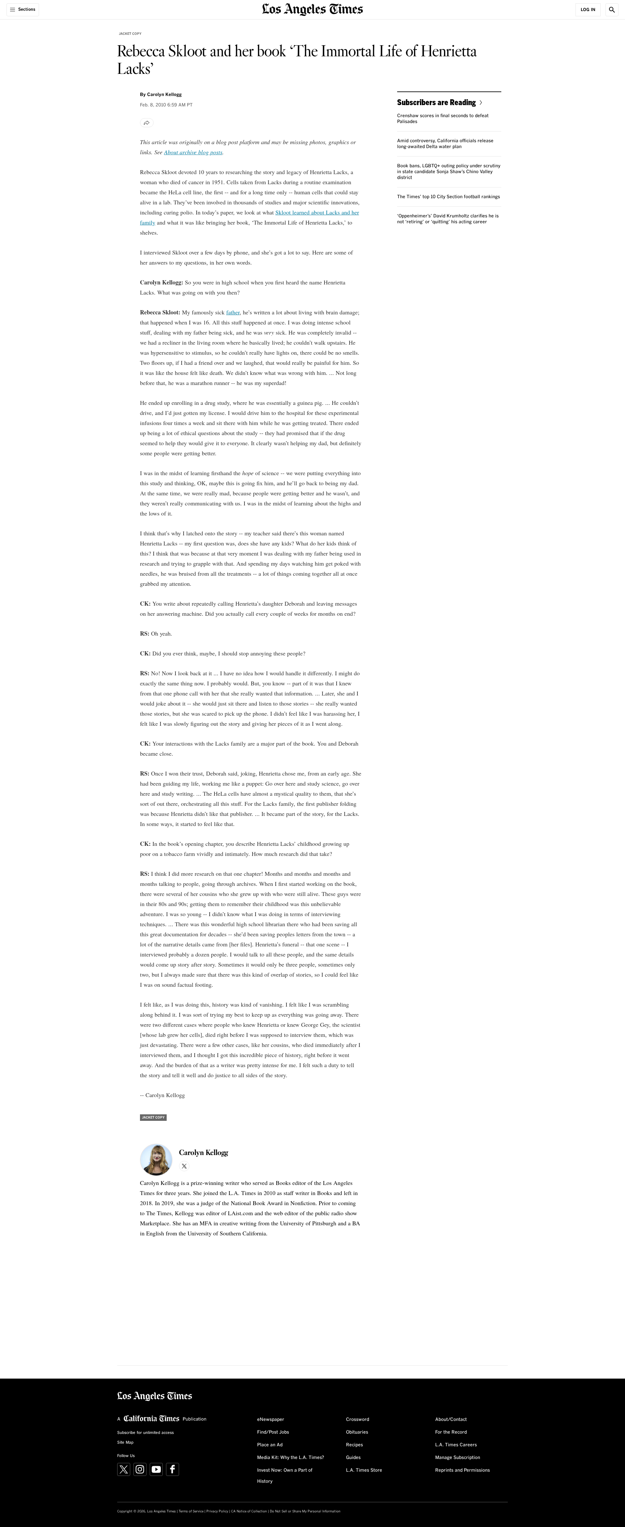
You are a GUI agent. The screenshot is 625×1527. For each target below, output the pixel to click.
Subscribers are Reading (436, 102)
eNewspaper (270, 1419)
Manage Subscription (457, 1457)
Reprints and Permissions (462, 1470)
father (233, 312)
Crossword (357, 1419)
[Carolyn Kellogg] (156, 1160)
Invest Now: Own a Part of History (284, 1476)
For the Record (451, 1432)
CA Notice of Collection (249, 1511)
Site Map (125, 1443)
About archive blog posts (193, 152)
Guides (353, 1457)
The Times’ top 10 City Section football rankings (448, 197)
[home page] (312, 9)
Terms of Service (191, 1511)
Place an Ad (270, 1445)
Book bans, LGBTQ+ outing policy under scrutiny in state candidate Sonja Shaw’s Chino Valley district (448, 172)
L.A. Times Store (364, 1470)
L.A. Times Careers (456, 1445)
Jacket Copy (130, 33)
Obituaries (357, 1432)
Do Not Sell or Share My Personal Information (305, 1511)
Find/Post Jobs (273, 1432)
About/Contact (451, 1419)
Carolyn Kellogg (164, 94)
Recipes (354, 1445)
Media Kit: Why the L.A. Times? (290, 1457)
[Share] (147, 122)
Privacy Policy (217, 1511)
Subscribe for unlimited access (145, 1433)
